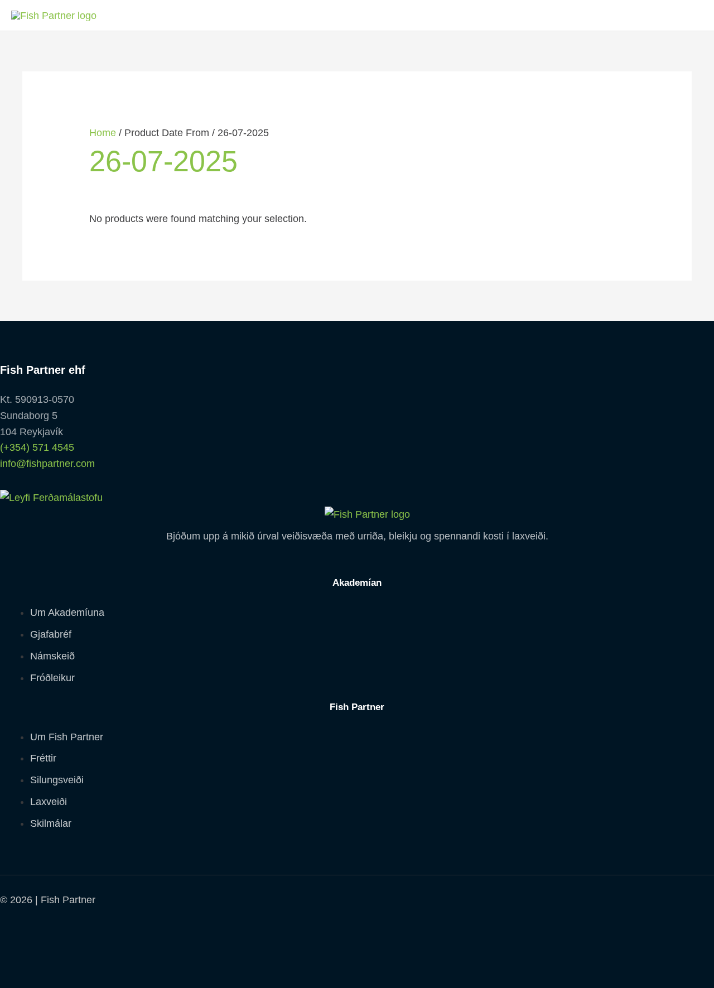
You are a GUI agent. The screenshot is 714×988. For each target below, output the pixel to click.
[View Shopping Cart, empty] (689, 16)
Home (102, 132)
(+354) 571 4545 (37, 447)
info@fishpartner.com (47, 463)
